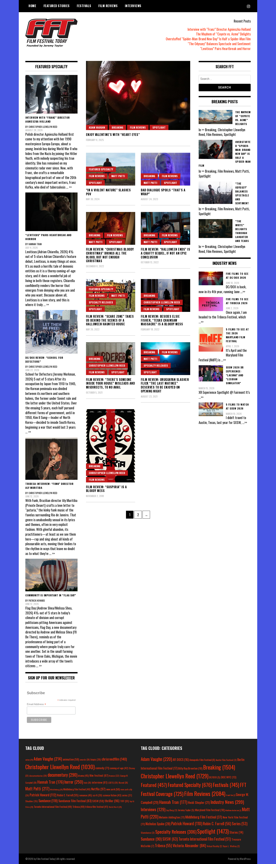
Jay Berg (171, 810)
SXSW (98, 801)
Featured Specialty (101, 169)
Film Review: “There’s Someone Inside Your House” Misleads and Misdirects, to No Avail (110, 383)
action (29, 759)
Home (32, 6)
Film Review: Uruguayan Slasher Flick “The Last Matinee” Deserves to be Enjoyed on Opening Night (165, 385)
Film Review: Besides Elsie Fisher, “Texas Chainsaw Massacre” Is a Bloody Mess (162, 320)
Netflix (98, 788)
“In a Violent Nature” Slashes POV (108, 192)
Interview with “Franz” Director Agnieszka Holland (219, 29)
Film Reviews (108, 6)
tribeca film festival (96, 807)
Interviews (133, 6)
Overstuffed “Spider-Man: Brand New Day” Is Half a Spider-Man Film (208, 38)
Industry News (227, 801)
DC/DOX (214, 777)
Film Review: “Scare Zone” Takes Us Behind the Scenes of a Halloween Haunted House (110, 320)
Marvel (123, 782)
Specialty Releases (101, 302)
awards (85, 759)
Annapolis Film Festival (202, 760)
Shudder (31, 801)
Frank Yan (230, 795)
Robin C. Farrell (67, 795)
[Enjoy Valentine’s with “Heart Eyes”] (138, 95)
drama (83, 775)
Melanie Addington (172, 817)
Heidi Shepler (199, 802)
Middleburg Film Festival (76, 789)
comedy (102, 768)
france (114, 775)
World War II (115, 806)
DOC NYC (228, 777)
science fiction (112, 795)
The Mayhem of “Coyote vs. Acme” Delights (223, 33)
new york (113, 789)
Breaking (117, 127)
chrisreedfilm (114, 759)
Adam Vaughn (97, 127)
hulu (87, 782)
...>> (242, 291)
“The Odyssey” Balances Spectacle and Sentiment (219, 43)
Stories (236, 832)
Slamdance (148, 832)
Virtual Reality (214, 846)
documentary (62, 775)
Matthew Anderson (233, 810)
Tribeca (78, 807)
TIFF (124, 801)
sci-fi (97, 795)
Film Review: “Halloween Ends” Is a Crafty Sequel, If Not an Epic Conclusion (165, 253)
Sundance (48, 800)
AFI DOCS (181, 759)
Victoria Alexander (189, 845)
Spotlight (159, 127)
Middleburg (56, 789)
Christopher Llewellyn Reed (162, 302)
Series (239, 823)
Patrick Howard (43, 794)
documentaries (38, 775)
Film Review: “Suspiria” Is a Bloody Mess (106, 489)
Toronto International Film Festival (53, 807)
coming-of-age (119, 768)
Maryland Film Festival (210, 810)
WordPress (245, 859)
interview (99, 782)
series (127, 795)
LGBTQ (113, 782)
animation (71, 759)
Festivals (84, 6)
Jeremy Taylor (186, 810)
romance (85, 795)
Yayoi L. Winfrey (231, 846)
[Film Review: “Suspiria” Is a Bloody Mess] (110, 445)
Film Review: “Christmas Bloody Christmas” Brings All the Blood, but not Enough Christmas (110, 255)
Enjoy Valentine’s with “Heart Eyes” (113, 134)
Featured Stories (57, 6)
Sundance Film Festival (74, 800)
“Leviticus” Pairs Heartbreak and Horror (225, 48)
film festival (99, 775)
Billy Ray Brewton (190, 768)
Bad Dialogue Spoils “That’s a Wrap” (163, 192)
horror (73, 782)
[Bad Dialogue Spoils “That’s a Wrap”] (165, 169)
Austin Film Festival (226, 760)
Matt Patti (118, 176)
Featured (154, 784)
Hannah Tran (50, 782)
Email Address (36, 704)
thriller (112, 800)
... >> (69, 187)
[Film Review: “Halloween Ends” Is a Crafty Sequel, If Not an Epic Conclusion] (165, 228)
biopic (95, 759)
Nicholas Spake (158, 823)
